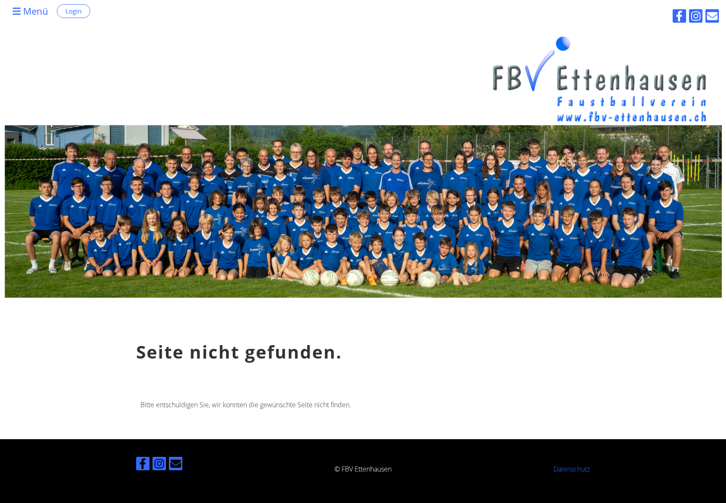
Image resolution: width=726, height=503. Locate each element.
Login (74, 11)
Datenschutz (571, 469)
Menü (34, 11)
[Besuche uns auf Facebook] (143, 465)
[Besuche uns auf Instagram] (159, 465)
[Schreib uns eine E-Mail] (175, 465)
